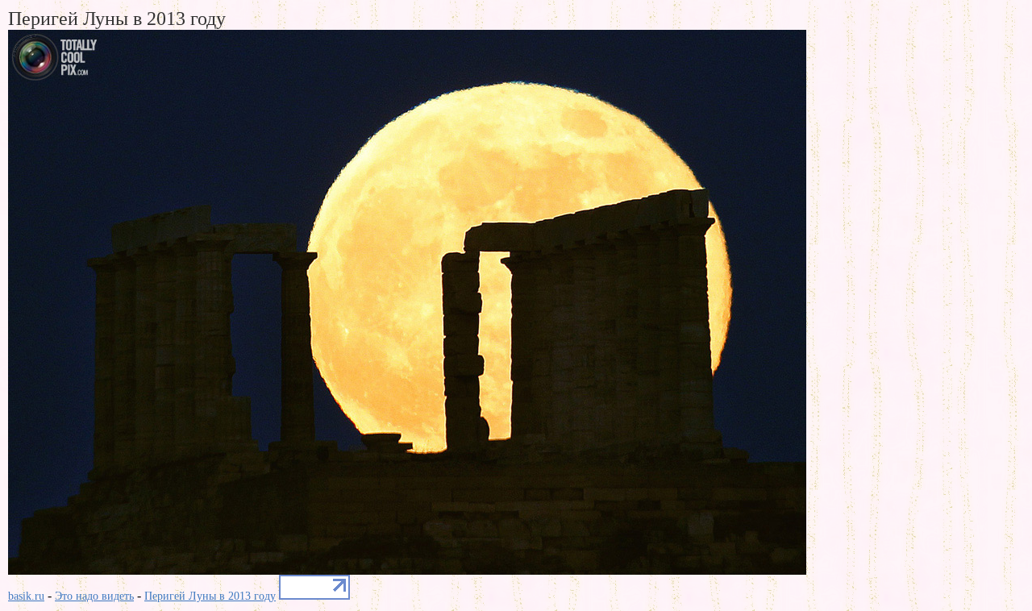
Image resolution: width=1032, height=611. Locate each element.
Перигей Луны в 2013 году (210, 596)
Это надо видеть (94, 596)
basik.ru (26, 596)
